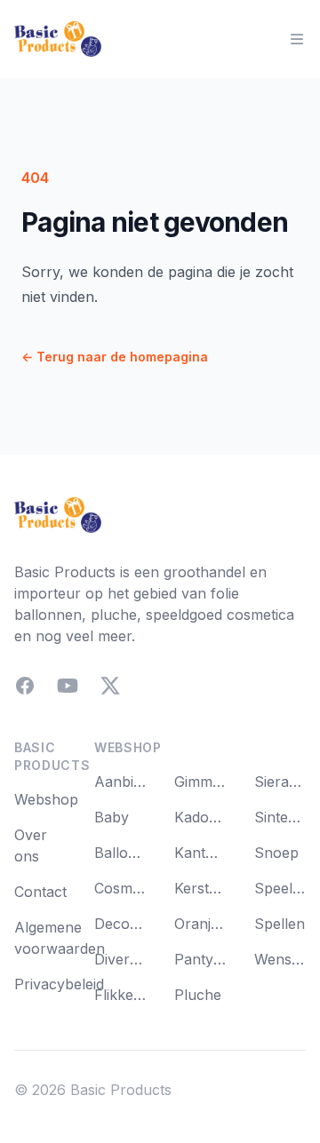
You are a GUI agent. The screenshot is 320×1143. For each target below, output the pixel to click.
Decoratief (120, 924)
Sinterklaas (280, 817)
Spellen (279, 924)
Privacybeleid (59, 984)
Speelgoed (280, 888)
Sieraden (280, 781)
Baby (111, 817)
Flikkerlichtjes (120, 995)
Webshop (46, 799)
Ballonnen (120, 852)
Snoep (276, 852)
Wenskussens (280, 959)
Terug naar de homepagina (114, 356)
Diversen (120, 959)
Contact (40, 892)
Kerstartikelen (200, 888)
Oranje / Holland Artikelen (200, 924)
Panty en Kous (200, 959)
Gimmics (200, 781)
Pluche (197, 995)
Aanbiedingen (120, 781)
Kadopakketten (200, 817)
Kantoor (200, 852)
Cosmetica (120, 888)
